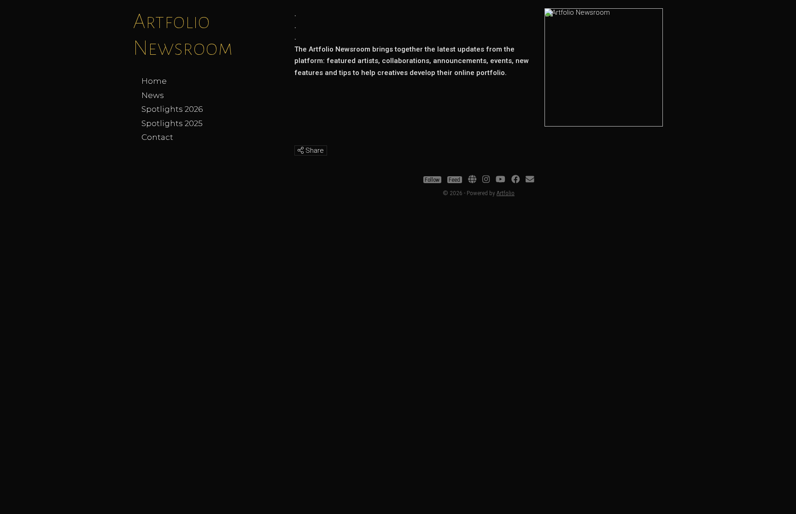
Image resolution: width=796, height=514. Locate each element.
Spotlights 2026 (172, 109)
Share (314, 150)
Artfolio (506, 192)
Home (154, 81)
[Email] (530, 180)
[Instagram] (486, 180)
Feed (454, 180)
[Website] (472, 180)
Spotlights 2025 (172, 123)
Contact (157, 137)
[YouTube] (500, 180)
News (152, 95)
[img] (301, 150)
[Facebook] (515, 180)
